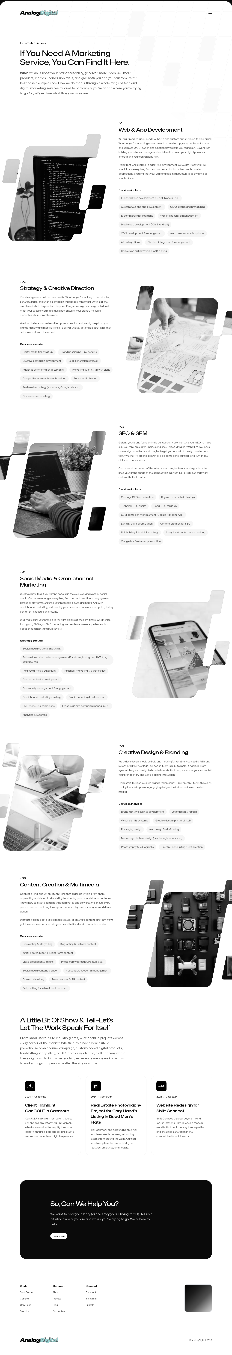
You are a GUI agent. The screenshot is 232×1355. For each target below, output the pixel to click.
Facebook (91, 1292)
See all (24, 1311)
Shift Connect (27, 1292)
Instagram (91, 1299)
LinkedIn (90, 1305)
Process (57, 1299)
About (56, 1292)
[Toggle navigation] (210, 12)
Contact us (59, 1311)
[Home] (39, 12)
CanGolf (24, 1299)
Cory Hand (25, 1305)
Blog (55, 1305)
